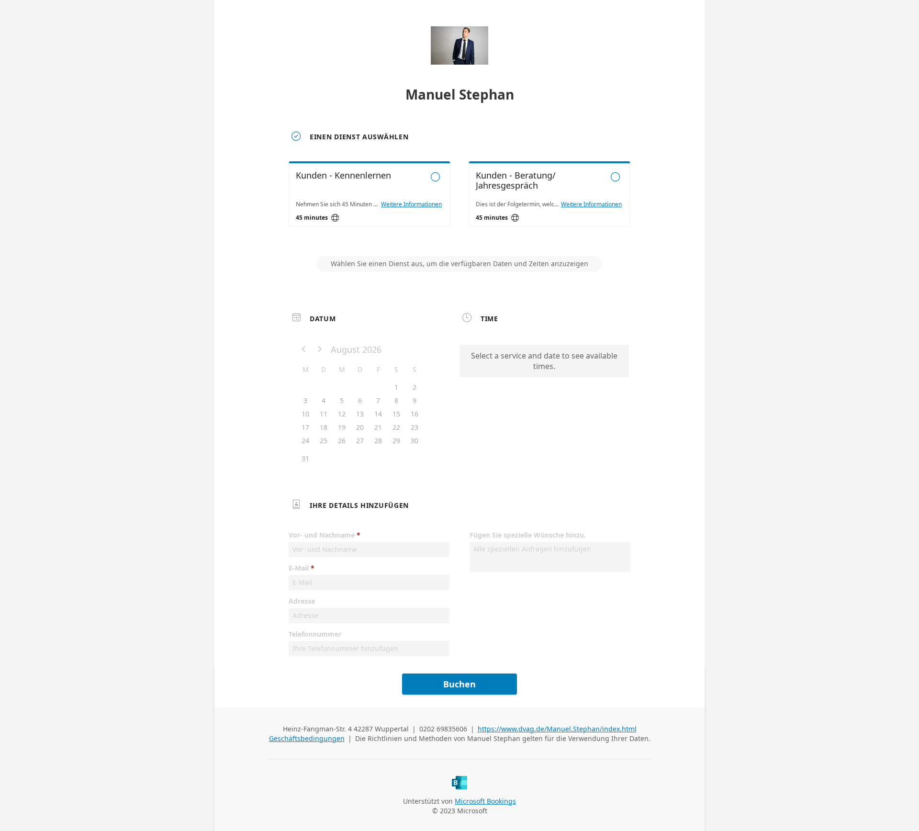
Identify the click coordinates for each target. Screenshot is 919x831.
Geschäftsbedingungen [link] (307, 738)
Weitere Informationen (411, 204)
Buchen (459, 684)
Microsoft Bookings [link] (485, 801)
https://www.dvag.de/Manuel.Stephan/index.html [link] (557, 728)
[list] (459, 202)
